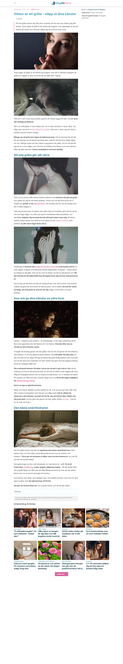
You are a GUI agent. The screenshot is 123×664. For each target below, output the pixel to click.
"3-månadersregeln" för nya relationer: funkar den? (25, 533)
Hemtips (89, 529)
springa (66, 399)
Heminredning (19, 561)
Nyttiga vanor (35, 9)
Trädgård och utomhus (46, 561)
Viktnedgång (66, 561)
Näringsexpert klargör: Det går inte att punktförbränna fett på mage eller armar (73, 566)
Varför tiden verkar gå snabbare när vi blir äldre (72, 533)
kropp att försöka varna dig (46, 267)
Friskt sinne (26, 9)
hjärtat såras (39, 204)
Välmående (17, 9)
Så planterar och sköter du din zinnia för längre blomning (49, 566)
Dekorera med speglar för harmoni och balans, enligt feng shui (25, 566)
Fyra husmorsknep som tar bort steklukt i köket (97, 532)
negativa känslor (62, 221)
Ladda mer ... (61, 574)
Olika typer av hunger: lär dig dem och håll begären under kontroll (48, 533)
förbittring (28, 467)
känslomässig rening (25, 381)
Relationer (18, 529)
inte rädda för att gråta (41, 129)
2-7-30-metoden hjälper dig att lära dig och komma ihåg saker (97, 566)
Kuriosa (64, 529)
